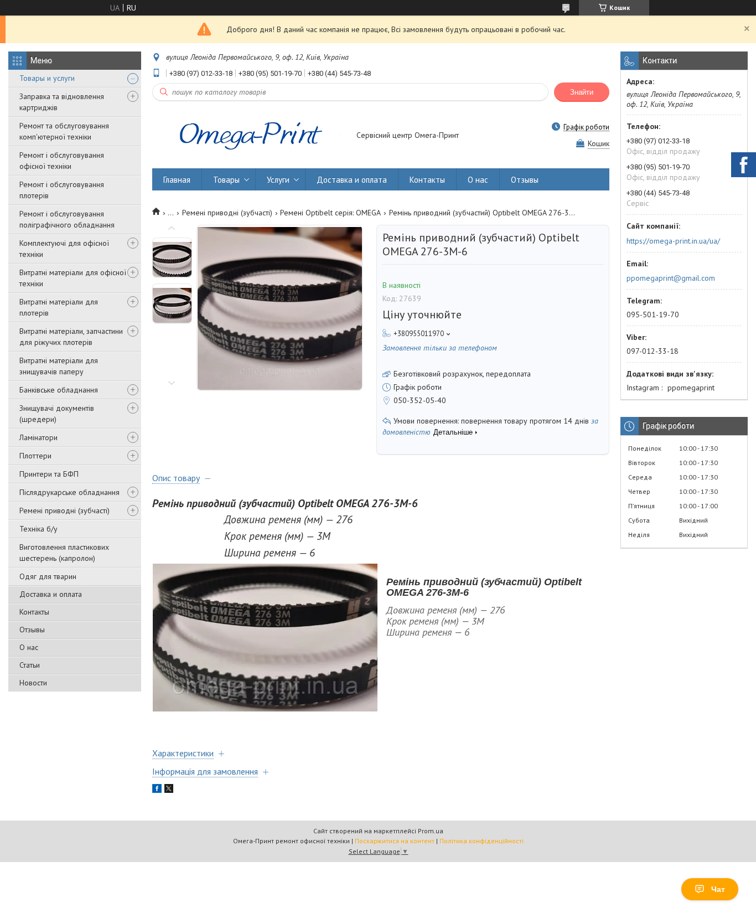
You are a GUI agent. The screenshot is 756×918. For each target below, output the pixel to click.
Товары (226, 180)
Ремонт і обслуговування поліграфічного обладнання (67, 219)
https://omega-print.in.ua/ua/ (673, 241)
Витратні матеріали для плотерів (58, 307)
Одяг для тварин (47, 576)
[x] (168, 790)
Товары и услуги (47, 78)
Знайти (581, 92)
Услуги (278, 180)
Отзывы (32, 630)
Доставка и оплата (50, 594)
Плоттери (35, 456)
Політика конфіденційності (481, 841)
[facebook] (157, 790)
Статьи (29, 665)
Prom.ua (430, 831)
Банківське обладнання (58, 390)
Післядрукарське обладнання (69, 492)
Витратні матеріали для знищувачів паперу (58, 366)
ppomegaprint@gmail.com (670, 278)
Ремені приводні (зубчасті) (64, 510)
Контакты (34, 612)
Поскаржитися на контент (394, 841)
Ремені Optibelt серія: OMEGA (330, 213)
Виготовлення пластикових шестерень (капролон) (64, 552)
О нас (28, 647)
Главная (176, 180)
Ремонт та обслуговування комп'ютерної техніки (64, 131)
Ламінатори (38, 437)
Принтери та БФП (49, 474)
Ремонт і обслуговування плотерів (61, 189)
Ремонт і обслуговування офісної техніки (61, 160)
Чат (718, 889)
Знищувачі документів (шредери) (56, 413)
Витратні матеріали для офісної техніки (72, 277)
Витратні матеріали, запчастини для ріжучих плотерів (71, 336)
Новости (33, 683)
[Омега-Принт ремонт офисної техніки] (249, 136)
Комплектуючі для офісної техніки (64, 248)
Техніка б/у (38, 529)
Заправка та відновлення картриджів (61, 101)
